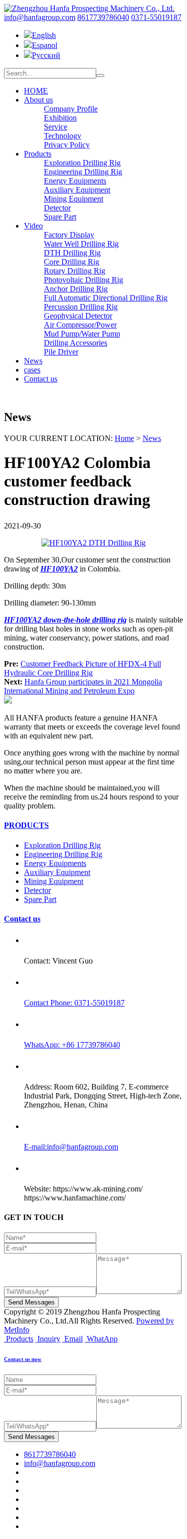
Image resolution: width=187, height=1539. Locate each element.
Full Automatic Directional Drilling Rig (106, 298)
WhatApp (102, 1338)
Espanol (44, 45)
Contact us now (22, 1359)
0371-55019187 (156, 17)
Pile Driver (61, 352)
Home (124, 438)
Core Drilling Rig (71, 262)
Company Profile (71, 108)
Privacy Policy (67, 144)
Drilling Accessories (75, 342)
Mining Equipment (73, 198)
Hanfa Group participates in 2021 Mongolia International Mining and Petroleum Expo (83, 686)
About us (38, 100)
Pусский (46, 55)
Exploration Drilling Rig (82, 162)
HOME (36, 90)
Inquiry (48, 1338)
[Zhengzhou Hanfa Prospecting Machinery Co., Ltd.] (89, 8)
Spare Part (60, 216)
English (44, 35)
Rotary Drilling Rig (74, 270)
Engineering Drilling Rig (83, 172)
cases (32, 370)
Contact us (40, 378)
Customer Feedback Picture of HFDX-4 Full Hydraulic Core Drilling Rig (82, 668)
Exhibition (60, 118)
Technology (62, 136)
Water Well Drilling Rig (81, 244)
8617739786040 (103, 17)
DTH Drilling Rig (72, 252)
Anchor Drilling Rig (76, 288)
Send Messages (31, 1302)
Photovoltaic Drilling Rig (83, 280)
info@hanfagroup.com (39, 17)
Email (73, 1338)
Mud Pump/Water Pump (82, 334)
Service (55, 126)
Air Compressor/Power (80, 324)
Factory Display (69, 234)
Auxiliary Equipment (77, 190)
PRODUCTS (26, 825)
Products (37, 154)
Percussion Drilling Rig (81, 306)
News (33, 360)
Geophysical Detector (78, 316)
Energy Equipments (75, 180)
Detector (57, 208)
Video (33, 226)
